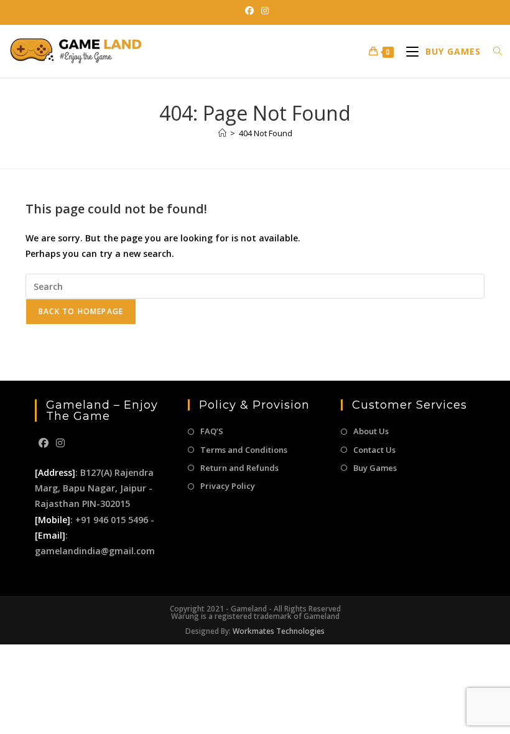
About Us (371, 431)
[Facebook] (44, 443)
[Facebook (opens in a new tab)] (249, 10)
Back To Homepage (81, 311)
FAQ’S (211, 431)
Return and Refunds (239, 467)
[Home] (222, 133)
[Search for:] (493, 51)
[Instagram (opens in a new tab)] (263, 10)
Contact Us (374, 449)
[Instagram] (60, 443)
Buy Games (375, 467)
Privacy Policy (227, 485)
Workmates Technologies (279, 631)
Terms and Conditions (243, 449)
